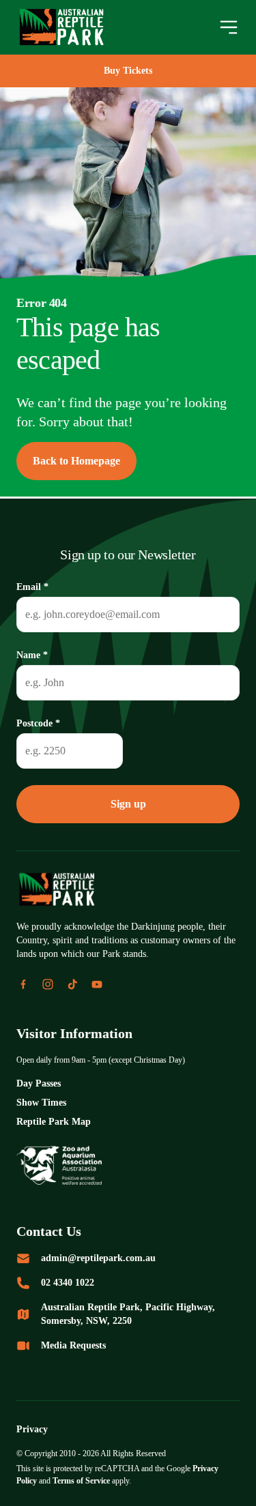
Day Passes (42, 1083)
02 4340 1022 (75, 1282)
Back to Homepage (83, 460)
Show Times (44, 1102)
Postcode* (42, 722)
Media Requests (79, 1345)
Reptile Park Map (57, 1121)
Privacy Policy (45, 1481)
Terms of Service (129, 1481)
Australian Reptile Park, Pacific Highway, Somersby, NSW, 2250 (135, 1314)
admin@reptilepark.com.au (105, 1258)
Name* (33, 654)
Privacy (33, 1429)
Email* (33, 585)
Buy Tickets (128, 70)
